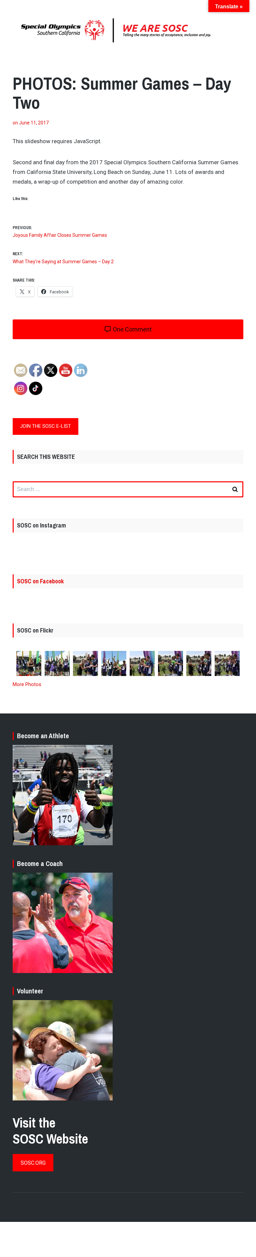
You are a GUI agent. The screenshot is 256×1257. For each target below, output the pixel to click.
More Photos (27, 684)
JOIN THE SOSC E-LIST (45, 426)
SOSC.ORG (33, 1163)
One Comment (132, 329)
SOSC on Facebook (40, 581)
